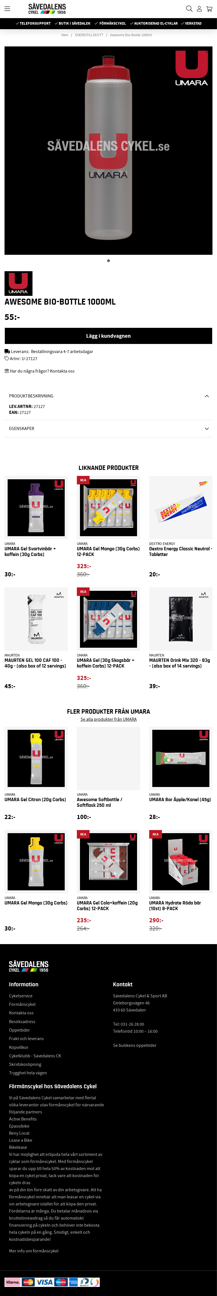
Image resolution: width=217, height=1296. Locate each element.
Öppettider (19, 1030)
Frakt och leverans (26, 1038)
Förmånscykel (112, 23)
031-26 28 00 (132, 1024)
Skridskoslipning (25, 1064)
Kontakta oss (21, 1013)
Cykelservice (20, 996)
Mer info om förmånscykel (33, 1251)
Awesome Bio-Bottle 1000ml (131, 35)
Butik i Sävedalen (74, 23)
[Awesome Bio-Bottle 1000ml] (108, 260)
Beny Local (19, 1133)
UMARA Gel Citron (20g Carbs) (35, 799)
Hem (64, 35)
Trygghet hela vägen (28, 1073)
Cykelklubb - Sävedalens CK (35, 1056)
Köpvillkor (19, 1047)
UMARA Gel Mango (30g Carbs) (36, 903)
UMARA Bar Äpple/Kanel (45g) (180, 799)
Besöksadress (22, 1022)
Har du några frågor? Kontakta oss (42, 371)
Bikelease (18, 1147)
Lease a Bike (20, 1140)
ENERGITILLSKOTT (89, 35)
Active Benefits (23, 1119)
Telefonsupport (35, 23)
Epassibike (19, 1126)
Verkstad (193, 23)
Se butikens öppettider (135, 1045)
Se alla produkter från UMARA (109, 719)
